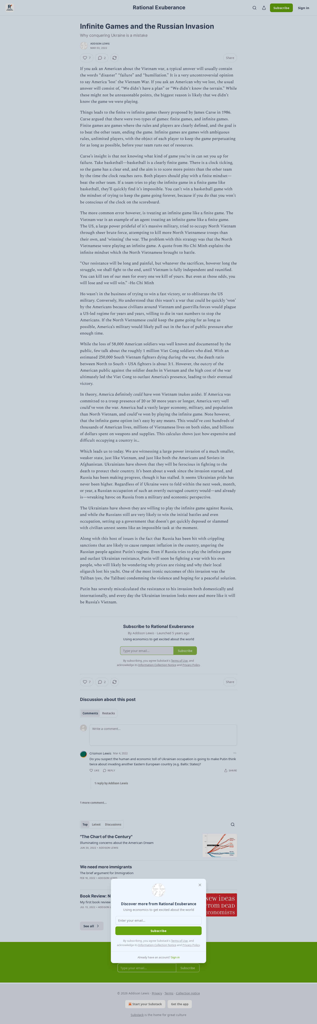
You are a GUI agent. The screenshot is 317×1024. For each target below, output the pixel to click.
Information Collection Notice (157, 945)
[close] (199, 884)
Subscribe (158, 931)
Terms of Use (179, 941)
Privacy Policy (191, 945)
